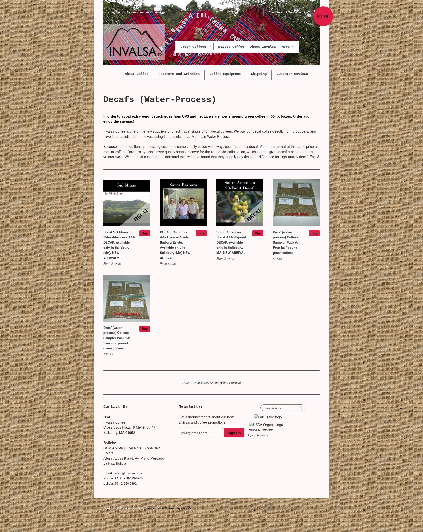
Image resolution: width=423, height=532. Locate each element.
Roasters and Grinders (179, 74)
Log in (114, 12)
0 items (275, 12)
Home (186, 382)
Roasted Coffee (230, 47)
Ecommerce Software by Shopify (169, 508)
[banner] (133, 42)
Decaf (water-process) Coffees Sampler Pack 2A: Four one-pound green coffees (116, 337)
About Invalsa (263, 47)
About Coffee (136, 74)
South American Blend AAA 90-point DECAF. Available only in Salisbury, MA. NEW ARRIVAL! (231, 242)
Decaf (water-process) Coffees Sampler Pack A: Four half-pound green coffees (285, 242)
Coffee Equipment (225, 74)
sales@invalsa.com (128, 473)
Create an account (144, 12)
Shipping (259, 74)
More (287, 47)
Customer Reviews (292, 74)
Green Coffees (194, 47)
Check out (295, 12)
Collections (200, 382)
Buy (145, 233)
